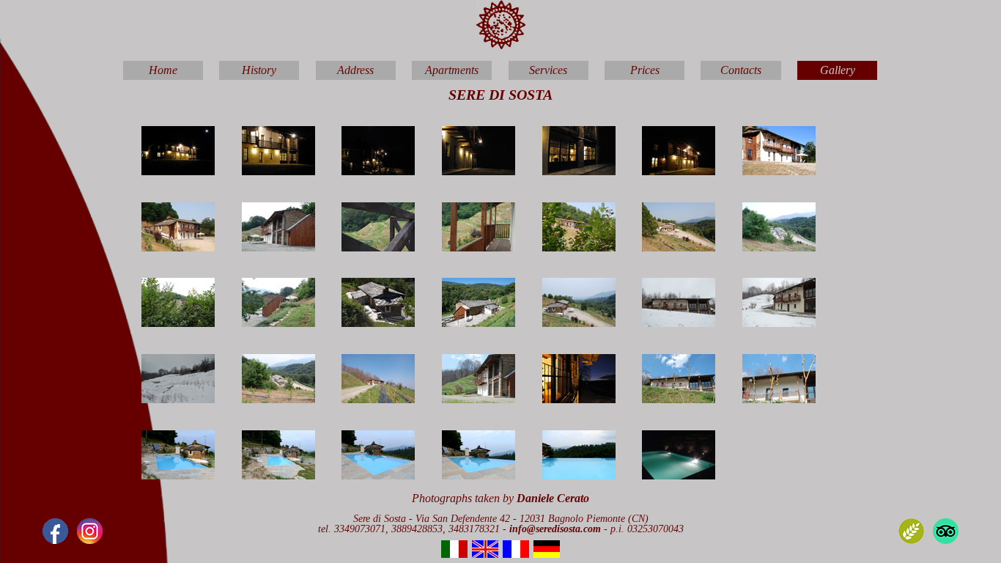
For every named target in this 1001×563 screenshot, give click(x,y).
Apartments (452, 70)
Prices (645, 70)
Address (355, 70)
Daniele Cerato (553, 498)
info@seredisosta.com (556, 528)
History (259, 70)
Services (548, 70)
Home (163, 70)
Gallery (837, 70)
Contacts (740, 70)
